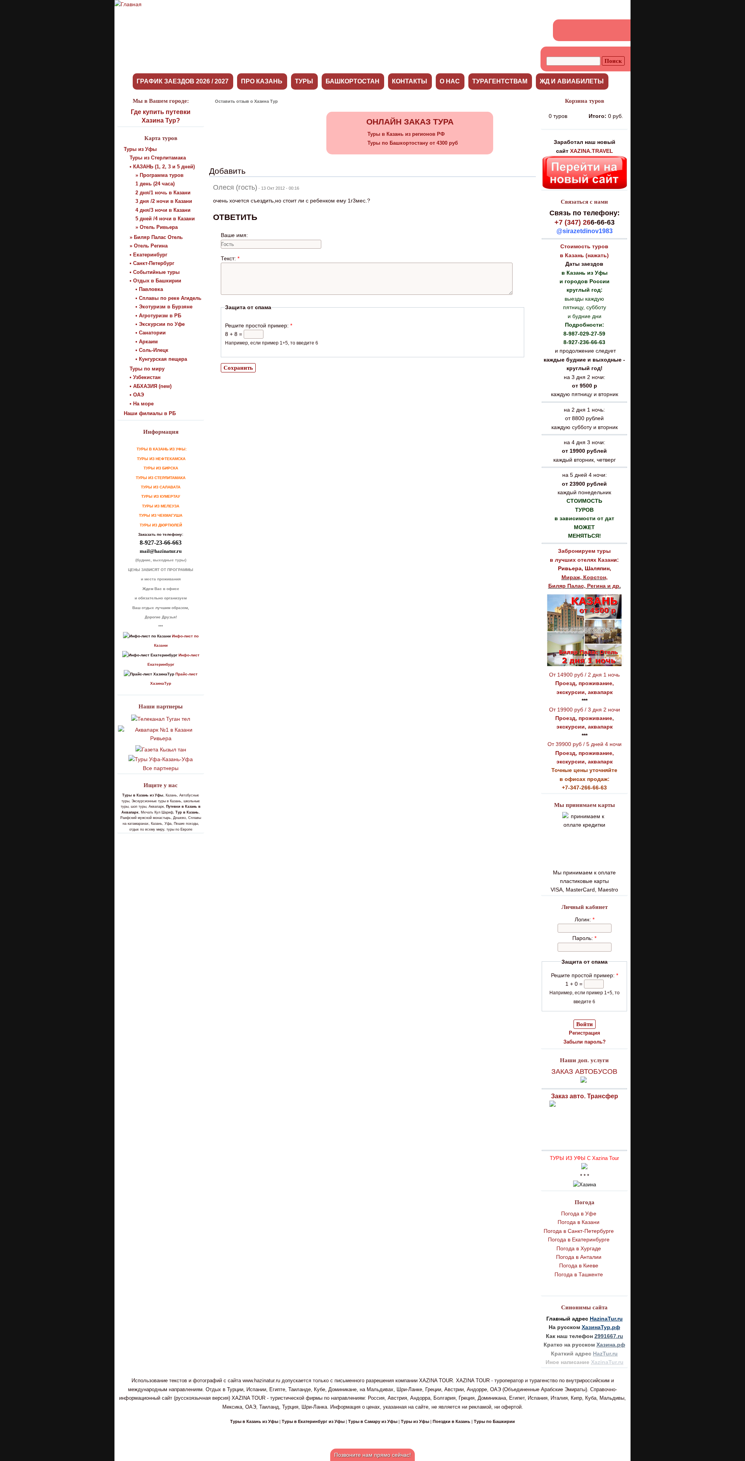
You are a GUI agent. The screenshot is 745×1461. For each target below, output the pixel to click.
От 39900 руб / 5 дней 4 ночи (584, 744)
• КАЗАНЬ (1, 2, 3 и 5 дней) (162, 167)
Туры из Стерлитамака (158, 158)
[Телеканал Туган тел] (160, 719)
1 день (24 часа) (155, 184)
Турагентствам (499, 81)
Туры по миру (147, 369)
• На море (142, 404)
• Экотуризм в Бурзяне (163, 307)
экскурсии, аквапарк (584, 692)
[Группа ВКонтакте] (564, 30)
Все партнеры (160, 768)
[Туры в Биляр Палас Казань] (584, 666)
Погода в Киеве (578, 1265)
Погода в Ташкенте (578, 1274)
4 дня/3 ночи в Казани (163, 210)
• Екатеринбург (148, 255)
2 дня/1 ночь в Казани (163, 193)
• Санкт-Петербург (152, 263)
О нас (450, 81)
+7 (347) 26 (572, 222)
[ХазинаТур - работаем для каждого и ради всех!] (128, 4)
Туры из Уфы (140, 149)
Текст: (230, 258)
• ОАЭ (137, 395)
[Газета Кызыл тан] (160, 749)
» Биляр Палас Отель (156, 237)
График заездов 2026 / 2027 (183, 81)
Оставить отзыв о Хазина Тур (246, 101)
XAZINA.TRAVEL (591, 151)
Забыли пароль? (584, 1042)
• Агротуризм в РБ (158, 316)
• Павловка (149, 289)
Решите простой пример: (584, 975)
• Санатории (150, 333)
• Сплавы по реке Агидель (168, 298)
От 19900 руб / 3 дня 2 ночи (584, 709)
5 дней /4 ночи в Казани (165, 219)
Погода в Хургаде (578, 1248)
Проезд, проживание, (584, 683)
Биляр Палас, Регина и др (583, 586)
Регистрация (584, 1033)
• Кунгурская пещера (161, 359)
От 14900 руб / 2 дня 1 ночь (584, 675)
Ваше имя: (234, 235)
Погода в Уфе (578, 1213)
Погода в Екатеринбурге (579, 1239)
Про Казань (261, 81)
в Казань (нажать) (584, 255)
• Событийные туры (155, 272)
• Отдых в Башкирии (155, 281)
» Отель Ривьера (156, 227)
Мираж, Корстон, (584, 577)
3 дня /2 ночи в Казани (163, 201)
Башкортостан (352, 81)
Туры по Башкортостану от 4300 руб (412, 143)
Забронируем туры (584, 551)
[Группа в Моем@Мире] (592, 30)
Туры (304, 81)
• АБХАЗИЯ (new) (151, 386)
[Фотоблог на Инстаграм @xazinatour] (620, 30)
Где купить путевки (161, 112)
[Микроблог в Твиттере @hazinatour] (606, 30)
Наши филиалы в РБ (150, 413)
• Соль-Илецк (151, 350)
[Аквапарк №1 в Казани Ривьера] (160, 738)
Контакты (409, 81)
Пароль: (584, 938)
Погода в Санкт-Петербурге (579, 1231)
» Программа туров (159, 175)
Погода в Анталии (578, 1257)
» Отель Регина (149, 246)
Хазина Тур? (161, 120)
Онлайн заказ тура (410, 121)
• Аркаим (146, 341)
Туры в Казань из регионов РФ (406, 134)
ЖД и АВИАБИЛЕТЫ (572, 81)
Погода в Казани (578, 1222)
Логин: (584, 919)
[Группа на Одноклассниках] (578, 30)
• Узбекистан (145, 377)
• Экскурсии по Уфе (160, 324)
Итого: (597, 116)
